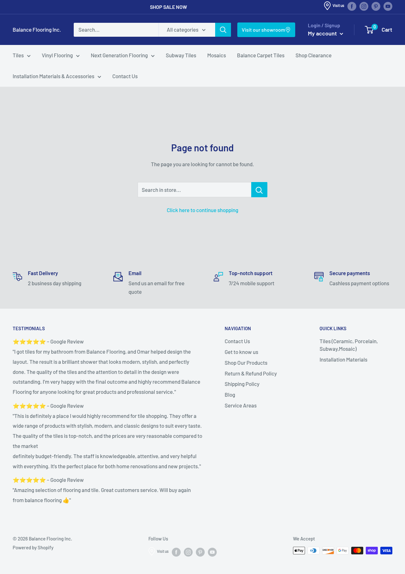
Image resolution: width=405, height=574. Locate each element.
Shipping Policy (242, 384)
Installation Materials (343, 359)
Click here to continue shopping (202, 210)
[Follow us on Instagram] (363, 6)
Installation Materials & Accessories (53, 76)
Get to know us (241, 352)
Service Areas (241, 405)
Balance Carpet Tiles (260, 55)
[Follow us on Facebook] (351, 6)
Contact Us (125, 76)
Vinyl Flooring (57, 55)
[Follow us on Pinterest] (375, 6)
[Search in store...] (259, 189)
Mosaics (216, 55)
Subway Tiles (181, 55)
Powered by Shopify (33, 547)
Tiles (18, 55)
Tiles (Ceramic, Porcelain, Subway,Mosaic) (349, 345)
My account (323, 33)
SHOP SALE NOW (168, 7)
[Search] (223, 30)
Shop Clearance (314, 55)
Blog (230, 394)
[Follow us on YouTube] (387, 6)
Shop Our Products (246, 362)
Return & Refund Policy (251, 373)
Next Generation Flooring (119, 55)
